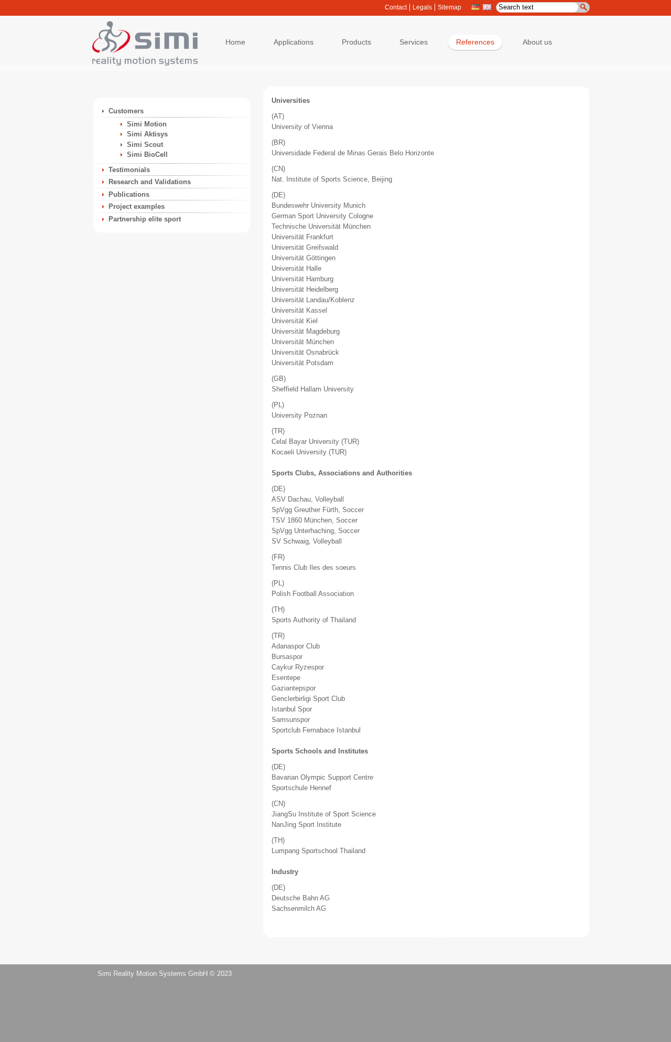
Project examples (137, 206)
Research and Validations (150, 182)
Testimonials (129, 170)
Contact (396, 7)
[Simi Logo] (140, 63)
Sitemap (449, 7)
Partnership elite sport (145, 219)
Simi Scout (145, 144)
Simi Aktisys (147, 134)
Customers (126, 111)
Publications (129, 194)
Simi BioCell (147, 154)
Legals (422, 7)
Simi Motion (147, 124)
